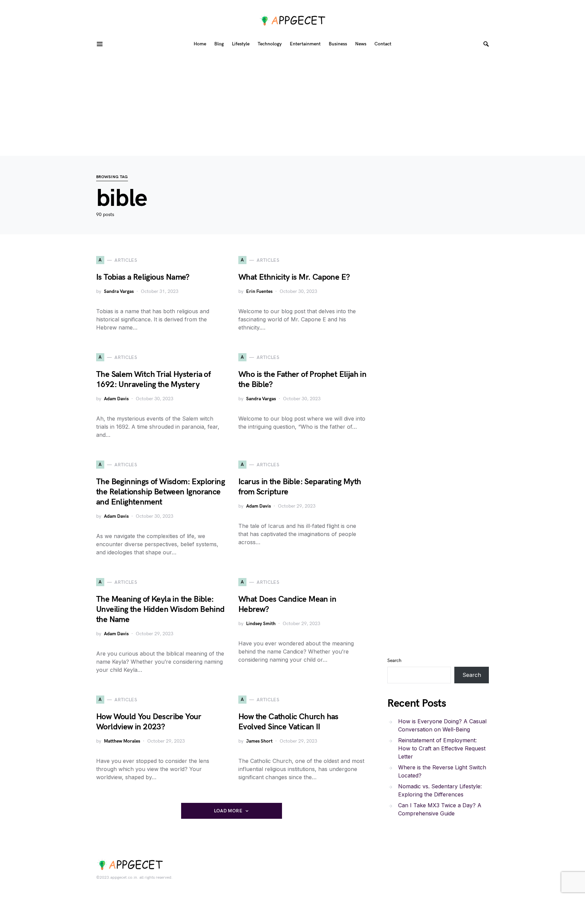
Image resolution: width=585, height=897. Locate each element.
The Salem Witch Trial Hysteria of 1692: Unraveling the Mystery (153, 379)
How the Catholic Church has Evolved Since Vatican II (288, 722)
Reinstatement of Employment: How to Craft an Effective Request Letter (441, 748)
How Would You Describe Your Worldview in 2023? (148, 722)
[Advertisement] (292, 105)
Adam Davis (116, 399)
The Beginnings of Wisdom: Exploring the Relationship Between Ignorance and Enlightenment (160, 492)
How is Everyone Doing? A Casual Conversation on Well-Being (442, 725)
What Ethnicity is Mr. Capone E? (294, 277)
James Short (259, 741)
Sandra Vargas (119, 291)
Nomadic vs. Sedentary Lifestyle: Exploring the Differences (440, 790)
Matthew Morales (122, 741)
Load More (228, 811)
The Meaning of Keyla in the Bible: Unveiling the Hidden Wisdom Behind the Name (160, 609)
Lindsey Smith (261, 623)
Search (394, 660)
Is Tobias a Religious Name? (143, 277)
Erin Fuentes (259, 291)
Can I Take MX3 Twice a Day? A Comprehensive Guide (439, 809)
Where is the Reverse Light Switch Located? (442, 771)
